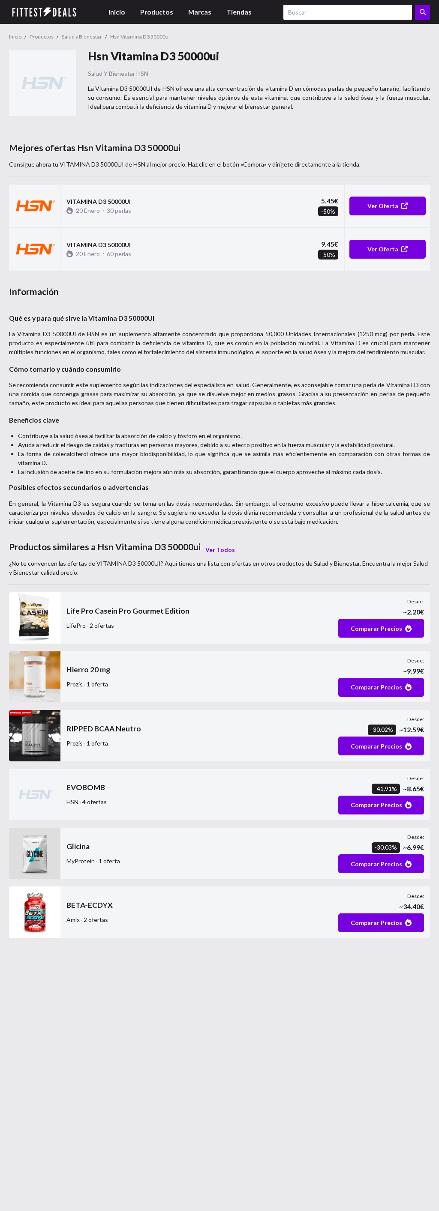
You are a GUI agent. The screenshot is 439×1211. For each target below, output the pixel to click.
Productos (156, 12)
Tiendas (239, 12)
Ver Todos (220, 549)
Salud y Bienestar (111, 73)
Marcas (199, 12)
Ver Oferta (382, 205)
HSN (142, 73)
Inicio (116, 12)
